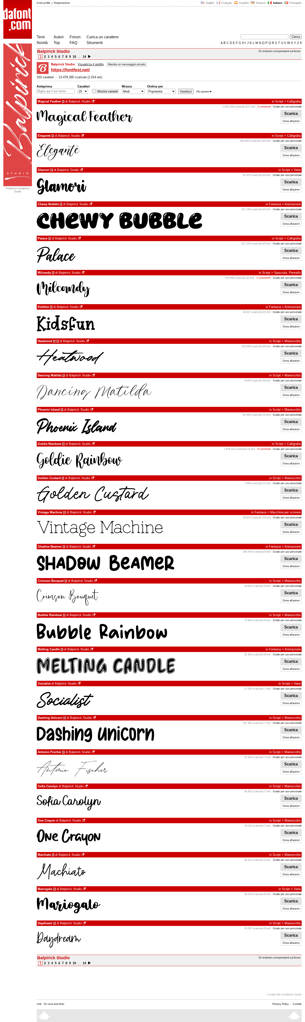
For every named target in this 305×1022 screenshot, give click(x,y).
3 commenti (264, 106)
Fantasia (275, 204)
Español (243, 2)
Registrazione (62, 2)
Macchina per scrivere (285, 512)
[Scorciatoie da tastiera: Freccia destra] (89, 56)
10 (74, 56)
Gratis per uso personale (287, 106)
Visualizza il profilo (91, 64)
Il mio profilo (43, 2)
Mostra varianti (107, 91)
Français (226, 2)
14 (84, 56)
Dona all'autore (291, 121)
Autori (59, 37)
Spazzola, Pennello (287, 272)
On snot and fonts (54, 1004)
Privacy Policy (280, 1004)
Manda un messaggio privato (127, 64)
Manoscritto (293, 341)
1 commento (263, 277)
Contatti (297, 1004)
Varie (297, 170)
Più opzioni (202, 91)
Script (279, 101)
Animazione (293, 204)
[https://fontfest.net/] (93, 101)
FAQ (73, 43)
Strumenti (94, 43)
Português (295, 2)
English (209, 2)
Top (57, 43)
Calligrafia (294, 101)
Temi (41, 37)
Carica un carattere (102, 37)
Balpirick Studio (79, 101)
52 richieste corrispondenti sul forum (279, 51)
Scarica (291, 114)
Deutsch (260, 2)
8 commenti (264, 449)
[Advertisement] (123, 21)
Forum (75, 37)
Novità (42, 43)
